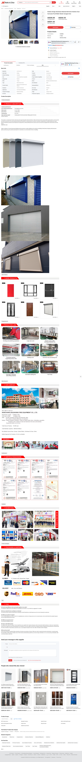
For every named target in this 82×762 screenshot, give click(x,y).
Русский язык (30, 754)
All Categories (5, 6)
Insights (71, 753)
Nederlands (43, 754)
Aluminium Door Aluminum (49, 742)
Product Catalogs (18, 718)
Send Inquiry (55, 27)
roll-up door (3, 725)
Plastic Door (12, 737)
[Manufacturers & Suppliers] (7, 2)
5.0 (66, 64)
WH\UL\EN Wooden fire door (6, 723)
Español (16, 754)
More (2, 749)
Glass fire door (43, 723)
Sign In (49, 57)
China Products (17, 753)
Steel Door (23, 8)
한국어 (51, 754)
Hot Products (11, 753)
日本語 (54, 754)
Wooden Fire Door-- (24, 721)
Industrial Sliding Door (39, 737)
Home (2, 8)
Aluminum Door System (61, 742)
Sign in (79, 3)
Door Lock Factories (38, 742)
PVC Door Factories (16, 742)
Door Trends (35, 746)
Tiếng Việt (68, 754)
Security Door (4, 737)
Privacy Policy (59, 757)
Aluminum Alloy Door (29, 737)
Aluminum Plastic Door (6, 746)
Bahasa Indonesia (74, 754)
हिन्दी (57, 754)
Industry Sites (49, 753)
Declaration (53, 757)
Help (59, 6)
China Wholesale (36, 753)
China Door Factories (6, 742)
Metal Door (19, 8)
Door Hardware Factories (27, 742)
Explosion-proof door (25, 725)
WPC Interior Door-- (4, 721)
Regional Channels (55, 753)
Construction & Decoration (9, 8)
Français (25, 754)
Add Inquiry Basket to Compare (23, 46)
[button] (55, 65)
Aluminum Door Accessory (73, 742)
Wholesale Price (42, 753)
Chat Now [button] (73, 27)
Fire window (63, 723)
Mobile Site (67, 753)
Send (10, 660)
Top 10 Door (28, 746)
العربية (47, 754)
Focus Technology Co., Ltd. (33, 757)
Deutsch (39, 754)
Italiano (35, 754)
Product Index (61, 753)
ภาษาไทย (60, 754)
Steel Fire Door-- (44, 721)
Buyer (53, 6)
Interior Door (23, 723)
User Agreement (47, 757)
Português (21, 754)
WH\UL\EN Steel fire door (65, 721)
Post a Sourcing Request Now (34, 660)
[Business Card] (79, 68)
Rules (80, 6)
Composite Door (20, 737)
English (13, 754)
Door (15, 8)
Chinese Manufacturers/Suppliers (26, 753)
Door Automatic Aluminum (18, 746)
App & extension (66, 6)
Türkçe (64, 754)
